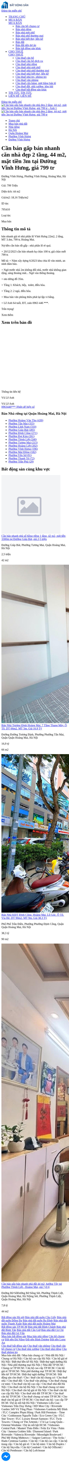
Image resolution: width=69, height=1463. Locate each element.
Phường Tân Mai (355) (21, 423)
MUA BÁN (15, 19)
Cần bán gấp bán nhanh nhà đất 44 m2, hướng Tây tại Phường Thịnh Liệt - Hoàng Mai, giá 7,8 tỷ (31, 1285)
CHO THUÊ (15, 51)
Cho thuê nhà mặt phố (28, 67)
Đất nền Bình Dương (37, 1339)
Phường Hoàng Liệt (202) (23, 445)
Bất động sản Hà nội (12, 1317)
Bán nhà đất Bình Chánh (42, 1326)
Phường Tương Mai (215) (23, 442)
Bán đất (20, 41)
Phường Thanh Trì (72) (21, 458)
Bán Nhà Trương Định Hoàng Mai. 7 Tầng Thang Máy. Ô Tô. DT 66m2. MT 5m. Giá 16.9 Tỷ (34, 727)
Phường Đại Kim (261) (21, 436)
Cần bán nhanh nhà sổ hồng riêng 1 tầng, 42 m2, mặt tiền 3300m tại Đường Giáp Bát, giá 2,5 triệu (33, 537)
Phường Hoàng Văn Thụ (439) (25, 420)
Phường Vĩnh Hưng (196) (23, 448)
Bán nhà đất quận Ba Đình (38, 1320)
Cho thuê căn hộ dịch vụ (29, 61)
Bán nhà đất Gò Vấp (13, 1333)
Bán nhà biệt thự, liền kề (29, 38)
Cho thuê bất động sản (14, 1345)
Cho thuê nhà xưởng (27, 1348)
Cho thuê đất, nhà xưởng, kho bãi (34, 86)
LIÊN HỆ (14, 95)
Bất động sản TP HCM (14, 1326)
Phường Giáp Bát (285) (21, 429)
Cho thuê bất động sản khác (31, 89)
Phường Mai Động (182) (22, 452)
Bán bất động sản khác (28, 48)
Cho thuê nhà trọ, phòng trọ (31, 76)
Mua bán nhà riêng (37, 1336)
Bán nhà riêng (23, 29)
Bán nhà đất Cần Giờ (29, 1329)
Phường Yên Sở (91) (20, 455)
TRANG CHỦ (16, 16)
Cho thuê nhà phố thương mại (32, 70)
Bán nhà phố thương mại (29, 35)
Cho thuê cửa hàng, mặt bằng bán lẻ (36, 83)
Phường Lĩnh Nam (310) (22, 426)
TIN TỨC (14, 92)
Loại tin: (6, 215)
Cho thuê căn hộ (25, 57)
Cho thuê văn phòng (27, 80)
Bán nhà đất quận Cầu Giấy (40, 1317)
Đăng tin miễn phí (11, 10)
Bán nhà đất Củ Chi (52, 1329)
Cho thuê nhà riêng (26, 64)
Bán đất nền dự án (26, 45)
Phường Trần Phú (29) (21, 461)
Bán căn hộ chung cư (27, 26)
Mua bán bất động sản (13, 1336)
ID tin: (5, 203)
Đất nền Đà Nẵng (15, 1339)
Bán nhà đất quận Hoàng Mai (39, 1323)
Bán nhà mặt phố (25, 32)
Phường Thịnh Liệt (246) (22, 439)
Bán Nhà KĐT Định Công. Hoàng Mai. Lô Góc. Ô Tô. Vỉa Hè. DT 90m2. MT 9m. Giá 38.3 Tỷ (32, 916)
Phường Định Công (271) (22, 433)
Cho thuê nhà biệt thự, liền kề (32, 73)
